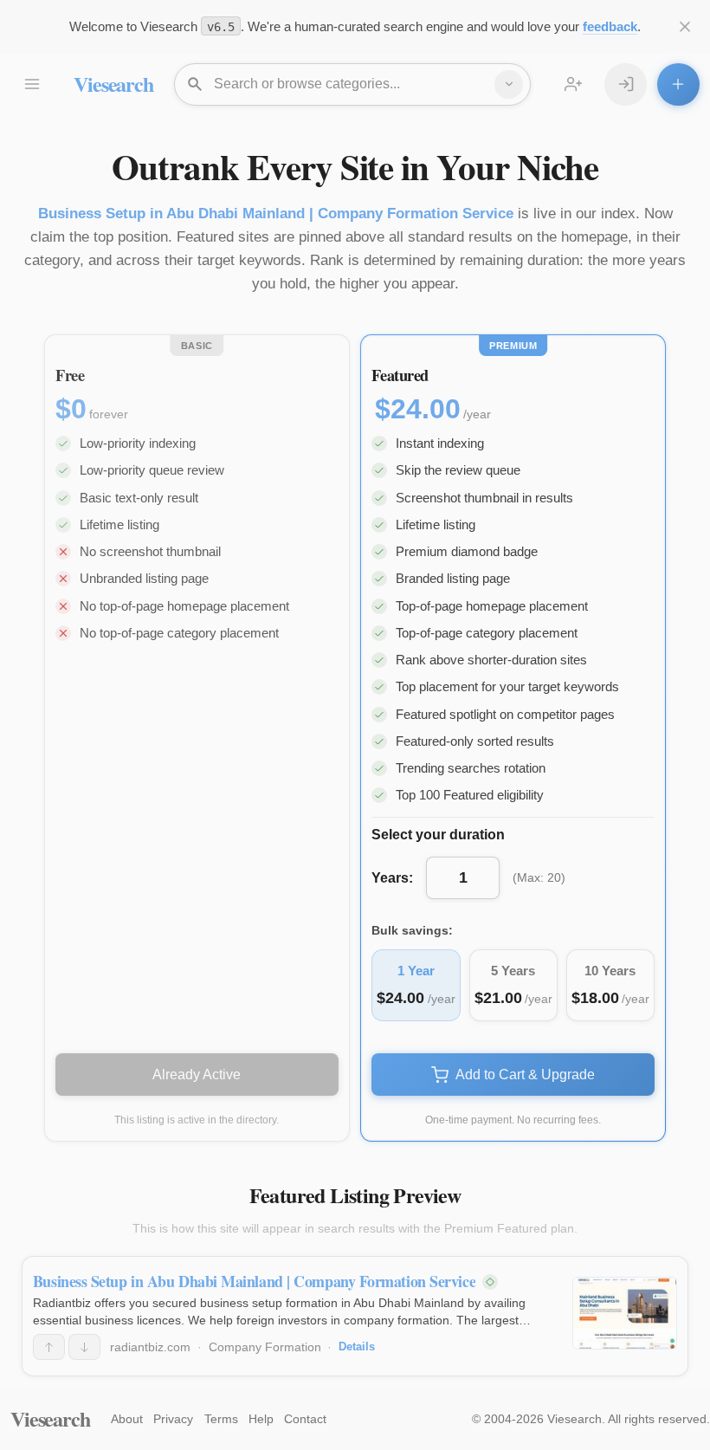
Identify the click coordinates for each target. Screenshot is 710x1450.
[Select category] (508, 84)
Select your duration (438, 834)
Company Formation (265, 1347)
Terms (221, 1419)
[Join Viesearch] (573, 84)
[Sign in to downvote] (84, 1347)
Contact (305, 1419)
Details (357, 1346)
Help (261, 1419)
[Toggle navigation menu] (31, 84)
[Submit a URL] (678, 84)
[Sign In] (625, 84)
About (127, 1419)
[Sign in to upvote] (49, 1347)
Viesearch (113, 83)
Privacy (173, 1419)
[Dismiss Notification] (685, 26)
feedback (610, 26)
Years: (392, 878)
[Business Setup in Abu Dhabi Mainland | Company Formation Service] (624, 1313)
